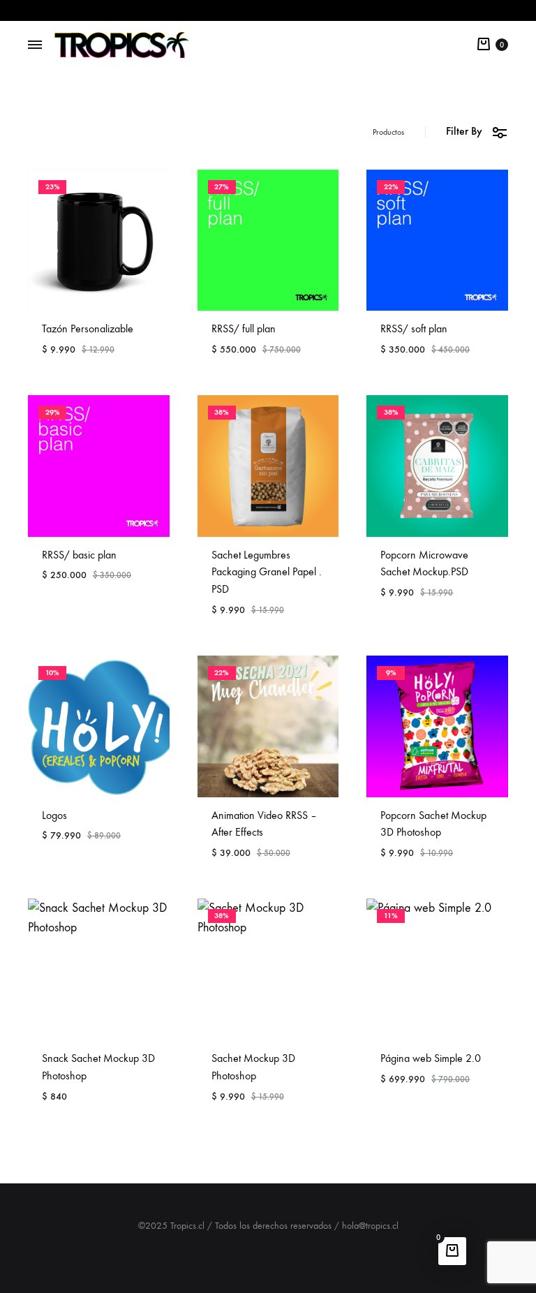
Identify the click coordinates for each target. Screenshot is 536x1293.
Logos (54, 815)
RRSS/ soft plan (413, 328)
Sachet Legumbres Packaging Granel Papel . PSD (266, 572)
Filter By (464, 131)
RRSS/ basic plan (79, 554)
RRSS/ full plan (243, 328)
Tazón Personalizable (87, 328)
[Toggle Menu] (35, 45)
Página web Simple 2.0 (430, 1058)
